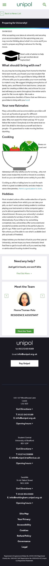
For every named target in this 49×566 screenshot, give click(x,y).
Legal (24, 546)
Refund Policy (24, 535)
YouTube (32, 376)
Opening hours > (24, 423)
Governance (24, 541)
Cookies (24, 530)
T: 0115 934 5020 (24, 494)
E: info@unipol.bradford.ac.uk (24, 457)
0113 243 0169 (26, 348)
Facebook (24, 376)
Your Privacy (24, 519)
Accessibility (24, 524)
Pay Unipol (24, 363)
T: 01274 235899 (24, 454)
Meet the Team (24, 331)
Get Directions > (24, 409)
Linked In (17, 376)
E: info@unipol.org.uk (24, 418)
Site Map (24, 513)
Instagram (39, 376)
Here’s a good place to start (30, 188)
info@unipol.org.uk (27, 354)
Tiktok (11, 376)
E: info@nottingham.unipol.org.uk (24, 497)
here (27, 100)
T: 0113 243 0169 (24, 414)
